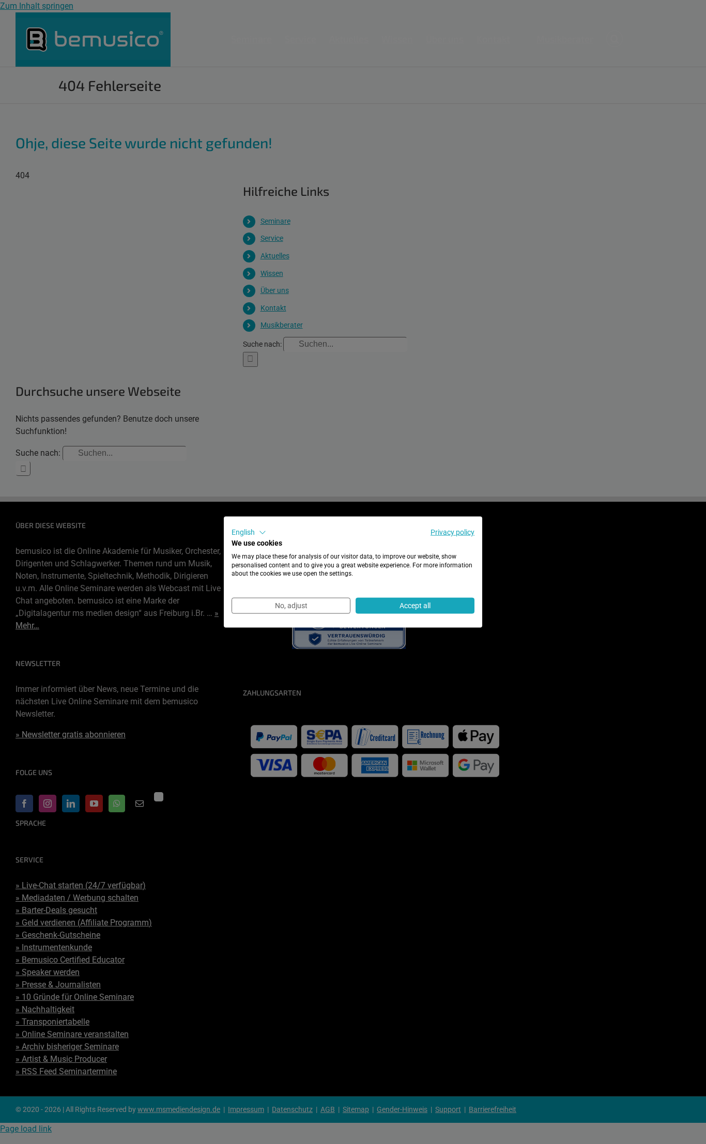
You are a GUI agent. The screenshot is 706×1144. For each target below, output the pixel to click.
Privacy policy (452, 532)
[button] (249, 533)
